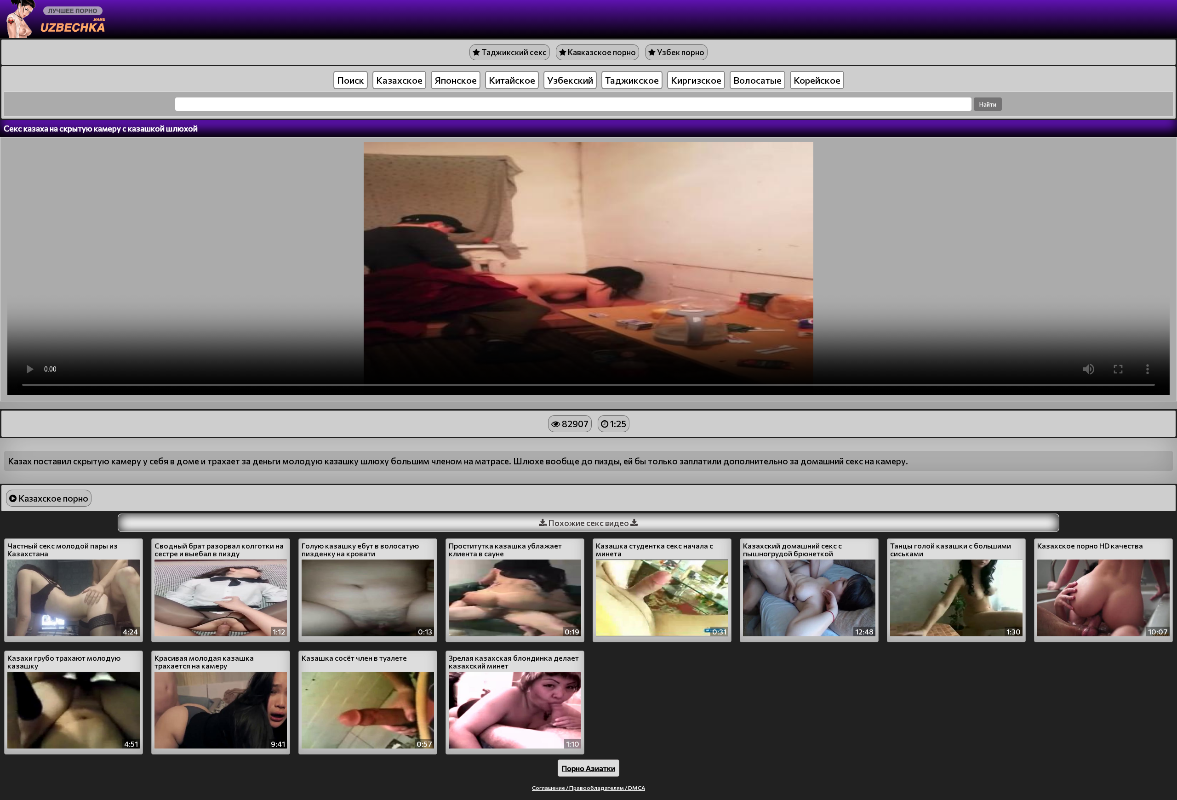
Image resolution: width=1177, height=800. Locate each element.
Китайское (512, 80)
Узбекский (570, 80)
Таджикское (632, 80)
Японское (455, 80)
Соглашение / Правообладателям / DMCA (588, 787)
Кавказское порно (601, 52)
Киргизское (696, 80)
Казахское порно (52, 498)
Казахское (399, 80)
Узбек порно (680, 52)
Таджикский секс (513, 52)
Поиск (350, 80)
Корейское (817, 80)
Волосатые (757, 80)
